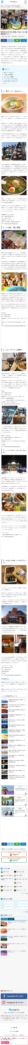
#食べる (3, 905)
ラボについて (7, 1035)
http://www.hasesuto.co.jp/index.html (12, 675)
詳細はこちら (5, 1042)
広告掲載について (14, 1035)
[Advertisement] (14, 337)
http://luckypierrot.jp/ (9, 536)
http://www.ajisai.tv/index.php (11, 223)
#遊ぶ (3, 902)
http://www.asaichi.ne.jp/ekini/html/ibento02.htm (15, 325)
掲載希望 (21, 1035)
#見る (16, 905)
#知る (3, 907)
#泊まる (16, 902)
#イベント (17, 907)
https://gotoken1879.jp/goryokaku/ (12, 446)
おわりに (4, 83)
